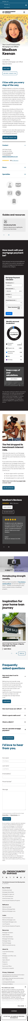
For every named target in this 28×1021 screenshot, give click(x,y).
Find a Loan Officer (7, 966)
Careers (4, 953)
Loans (4, 915)
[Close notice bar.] (26, 5)
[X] (10, 877)
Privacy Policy (5, 815)
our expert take (21, 481)
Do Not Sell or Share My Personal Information (14, 1017)
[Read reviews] (5, 160)
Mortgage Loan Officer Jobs (9, 955)
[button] (14, 145)
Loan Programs (6, 924)
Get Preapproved (8, 737)
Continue (14, 1011)
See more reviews (8, 511)
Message (5, 789)
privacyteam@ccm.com (11, 855)
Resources (5, 930)
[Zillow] (21, 877)
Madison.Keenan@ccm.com (10, 156)
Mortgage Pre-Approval (8, 894)
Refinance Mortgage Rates (8, 909)
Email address (6, 773)
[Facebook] (3, 877)
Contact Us (5, 964)
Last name (5, 766)
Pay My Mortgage (6, 943)
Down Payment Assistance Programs (11, 900)
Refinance (5, 904)
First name (5, 758)
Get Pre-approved (8, 487)
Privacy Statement (8, 972)
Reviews (15, 160)
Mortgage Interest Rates (8, 892)
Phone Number (7, 781)
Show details (21, 1006)
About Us (5, 949)
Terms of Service (14, 815)
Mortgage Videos (6, 941)
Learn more (6, 701)
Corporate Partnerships (8, 951)
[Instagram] (13, 877)
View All (22, 653)
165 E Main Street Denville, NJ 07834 (7, 150)
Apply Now (6, 68)
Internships (4, 957)
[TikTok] (24, 877)
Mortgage (6, 4)
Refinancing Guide (6, 907)
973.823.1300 (7, 155)
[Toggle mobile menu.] (24, 12)
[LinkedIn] (6, 877)
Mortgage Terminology (7, 938)
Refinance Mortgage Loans (8, 911)
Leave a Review (7, 507)
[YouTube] (17, 877)
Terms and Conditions (7, 984)
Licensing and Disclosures (8, 982)
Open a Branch (6, 960)
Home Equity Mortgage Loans (9, 922)
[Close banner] (25, 986)
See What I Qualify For (9, 73)
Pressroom (4, 962)
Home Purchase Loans (7, 898)
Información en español (8, 968)
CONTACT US (6, 818)
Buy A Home (6, 888)
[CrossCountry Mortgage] (9, 12)
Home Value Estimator (7, 936)
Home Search (7, 7)
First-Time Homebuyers (7, 896)
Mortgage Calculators (7, 932)
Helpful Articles (5, 934)
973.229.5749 (9, 153)
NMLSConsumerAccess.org (8, 945)
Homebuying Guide (7, 890)
